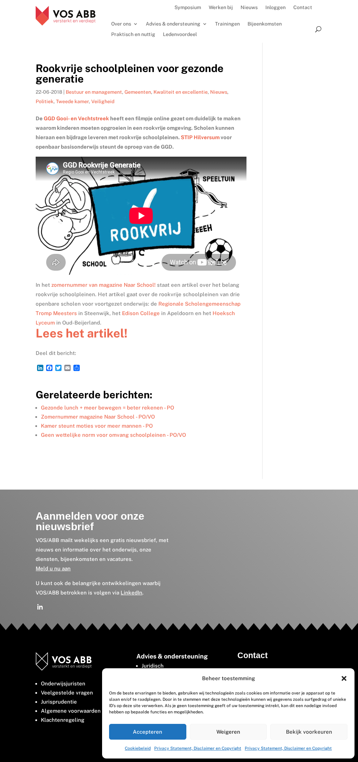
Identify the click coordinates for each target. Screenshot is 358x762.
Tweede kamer (72, 101)
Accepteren (147, 732)
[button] (344, 678)
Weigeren (228, 732)
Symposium (187, 7)
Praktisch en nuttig (133, 34)
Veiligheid (102, 101)
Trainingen (227, 24)
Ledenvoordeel (180, 34)
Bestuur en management (94, 92)
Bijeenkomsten (265, 24)
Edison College (141, 313)
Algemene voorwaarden (71, 711)
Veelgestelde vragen (67, 693)
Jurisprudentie (59, 702)
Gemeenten (137, 92)
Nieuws (249, 7)
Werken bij (221, 7)
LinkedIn (131, 593)
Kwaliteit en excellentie (180, 92)
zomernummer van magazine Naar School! (103, 285)
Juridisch (153, 666)
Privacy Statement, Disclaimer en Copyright (197, 748)
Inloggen (275, 7)
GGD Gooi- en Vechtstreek (76, 118)
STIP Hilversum (200, 137)
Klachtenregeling (62, 720)
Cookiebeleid (138, 748)
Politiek (44, 101)
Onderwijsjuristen (63, 683)
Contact (302, 7)
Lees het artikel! (82, 333)
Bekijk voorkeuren (309, 732)
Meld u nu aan (53, 568)
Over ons (121, 24)
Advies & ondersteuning (173, 24)
